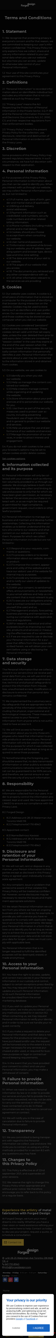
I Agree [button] (38, 1328)
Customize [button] (16, 1328)
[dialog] (28, 1315)
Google (19, 1319)
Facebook (30, 1319)
